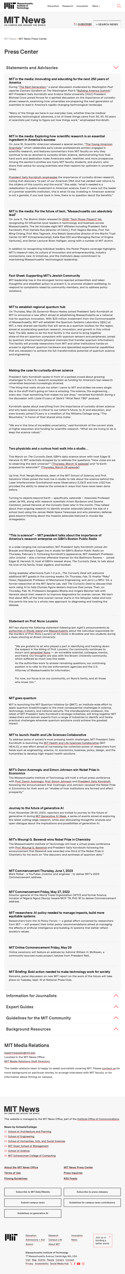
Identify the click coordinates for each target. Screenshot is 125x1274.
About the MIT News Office (21, 1167)
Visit (28, 1260)
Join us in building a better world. (102, 1240)
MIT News (10, 38)
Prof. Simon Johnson (58, 781)
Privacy (29, 1263)
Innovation (82, 6)
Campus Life (55, 1239)
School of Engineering (21, 1136)
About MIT (54, 1244)
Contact (70, 1260)
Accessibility (42, 1263)
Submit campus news (33, 1202)
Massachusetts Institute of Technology (47, 1252)
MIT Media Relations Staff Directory (27, 1061)
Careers (60, 1260)
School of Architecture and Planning (29, 1131)
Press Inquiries (73, 1172)
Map (34, 1260)
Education (53, 6)
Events (41, 1260)
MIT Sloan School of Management (28, 1146)
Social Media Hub (59, 1263)
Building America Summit (93, 90)
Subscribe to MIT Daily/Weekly (33, 1192)
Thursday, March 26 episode (60, 467)
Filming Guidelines (15, 1178)
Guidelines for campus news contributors (92, 1202)
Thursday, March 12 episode (70, 463)
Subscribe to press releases (92, 1192)
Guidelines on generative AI (32, 1213)
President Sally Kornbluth (94, 781)
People (50, 1260)
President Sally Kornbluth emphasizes (33, 177)
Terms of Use (12, 1172)
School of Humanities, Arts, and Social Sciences (36, 1141)
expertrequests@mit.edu (19, 1052)
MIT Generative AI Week (51, 816)
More (96, 6)
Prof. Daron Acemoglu (29, 781)
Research (67, 6)
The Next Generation (32, 86)
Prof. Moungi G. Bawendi (31, 847)
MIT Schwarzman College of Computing (32, 1155)
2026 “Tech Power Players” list (82, 219)
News (74, 1239)
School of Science (19, 1150)
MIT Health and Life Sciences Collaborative (71, 742)
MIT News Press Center (78, 1167)
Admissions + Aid (35, 1239)
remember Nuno (40, 652)
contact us (109, 1068)
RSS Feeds (70, 1178)
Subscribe (85, 24)
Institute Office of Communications (98, 1119)
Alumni (29, 1244)
